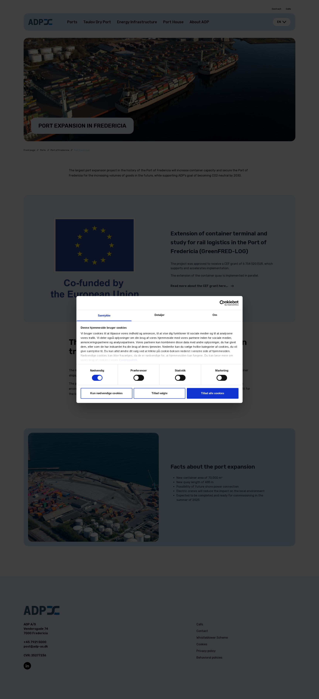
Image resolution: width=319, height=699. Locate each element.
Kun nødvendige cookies (106, 393)
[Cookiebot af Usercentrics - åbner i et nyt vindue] (222, 303)
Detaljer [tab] (160, 314)
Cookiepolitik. (128, 360)
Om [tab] (214, 314)
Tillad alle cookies (212, 393)
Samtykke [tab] (104, 315)
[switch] (138, 378)
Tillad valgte (159, 393)
